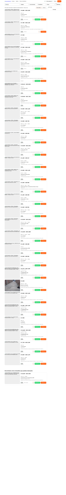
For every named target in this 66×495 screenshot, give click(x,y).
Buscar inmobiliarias (23, 1)
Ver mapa (54, 9)
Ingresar (59, 1)
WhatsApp (37, 19)
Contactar (43, 19)
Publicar (55, 1)
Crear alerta (38, 7)
